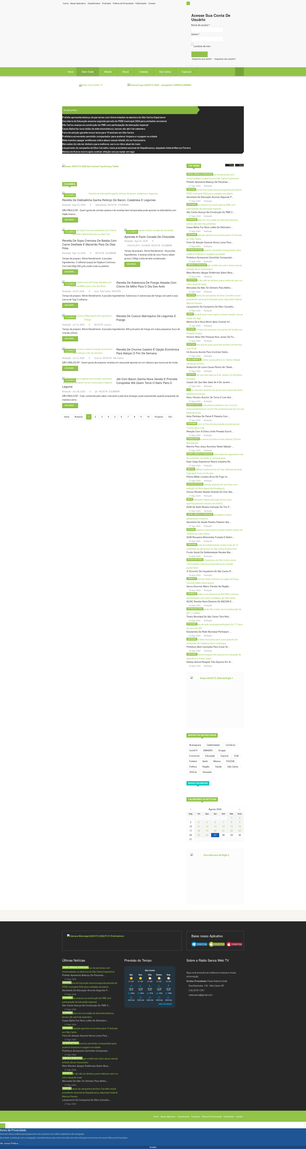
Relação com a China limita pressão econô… (210, 431)
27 (215, 835)
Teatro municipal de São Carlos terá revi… (208, 616)
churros (98, 358)
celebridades (213, 745)
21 (223, 831)
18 (198, 831)
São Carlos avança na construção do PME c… (210, 212)
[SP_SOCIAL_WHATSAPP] (239, 125)
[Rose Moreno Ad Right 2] (215, 876)
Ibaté (189, 499)
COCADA (145, 245)
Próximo (159, 417)
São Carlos (165, 71)
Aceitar (153, 1147)
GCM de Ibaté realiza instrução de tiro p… (209, 506)
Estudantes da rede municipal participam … (209, 631)
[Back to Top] (2, 1125)
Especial (187, 71)
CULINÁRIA (123, 205)
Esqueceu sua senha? (202, 59)
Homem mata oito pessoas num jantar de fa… (211, 336)
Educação (191, 204)
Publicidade (140, 3)
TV (188, 389)
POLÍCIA (230, 761)
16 (239, 826)
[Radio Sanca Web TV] (91, 85)
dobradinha (101, 205)
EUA (236, 756)
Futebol (193, 761)
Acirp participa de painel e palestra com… (208, 416)
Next (241, 165)
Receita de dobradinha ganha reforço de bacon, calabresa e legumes (109, 200)
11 (198, 826)
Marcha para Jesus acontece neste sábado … (210, 446)
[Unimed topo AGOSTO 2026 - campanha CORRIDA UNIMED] (185, 90)
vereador (207, 772)
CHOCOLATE (133, 245)
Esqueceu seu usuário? (225, 59)
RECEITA (112, 205)
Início (71, 71)
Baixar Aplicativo (78, 3)
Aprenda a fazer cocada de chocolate (149, 237)
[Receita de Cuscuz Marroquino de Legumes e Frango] (87, 318)
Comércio (191, 594)
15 (231, 826)
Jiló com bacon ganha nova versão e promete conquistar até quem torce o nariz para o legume (119, 383)
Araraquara (193, 439)
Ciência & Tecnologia (196, 265)
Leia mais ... (70, 220)
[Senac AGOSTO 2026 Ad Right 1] (215, 699)
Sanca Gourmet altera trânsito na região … (209, 586)
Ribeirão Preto (194, 405)
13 (215, 826)
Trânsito (191, 578)
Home (66, 3)
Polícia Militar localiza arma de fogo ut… (207, 476)
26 (207, 835)
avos (96, 291)
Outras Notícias (194, 250)
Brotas (190, 469)
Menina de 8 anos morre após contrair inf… (209, 321)
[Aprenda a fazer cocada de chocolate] (153, 230)
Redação (66, 205)
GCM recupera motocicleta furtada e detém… (210, 537)
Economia (191, 219)
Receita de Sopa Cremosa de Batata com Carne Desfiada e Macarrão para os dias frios (89, 244)
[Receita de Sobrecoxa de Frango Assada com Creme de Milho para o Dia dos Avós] (87, 284)
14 (223, 826)
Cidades (144, 71)
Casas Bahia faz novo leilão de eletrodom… (209, 227)
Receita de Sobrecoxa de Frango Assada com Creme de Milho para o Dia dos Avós (146, 284)
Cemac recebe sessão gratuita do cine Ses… (210, 491)
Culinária (70, 195)
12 (207, 826)
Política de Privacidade (123, 3)
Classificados (94, 3)
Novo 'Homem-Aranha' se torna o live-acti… (209, 397)
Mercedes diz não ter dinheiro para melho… (209, 287)
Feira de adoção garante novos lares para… (209, 242)
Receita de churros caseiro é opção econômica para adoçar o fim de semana (147, 351)
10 (148, 417)
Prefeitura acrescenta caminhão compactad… (210, 257)
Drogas (222, 750)
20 (215, 831)
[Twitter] (239, 113)
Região (205, 766)
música (217, 761)
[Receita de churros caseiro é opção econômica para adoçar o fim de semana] (87, 351)
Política (191, 189)
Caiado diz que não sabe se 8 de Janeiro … (209, 382)
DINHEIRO (208, 750)
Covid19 (193, 750)
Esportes (191, 280)
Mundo (108, 71)
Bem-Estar (88, 71)
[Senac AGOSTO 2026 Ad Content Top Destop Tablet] (122, 172)
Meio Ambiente (193, 359)
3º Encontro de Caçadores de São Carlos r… (209, 571)
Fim (170, 417)
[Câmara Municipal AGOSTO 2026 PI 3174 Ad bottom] (122, 940)
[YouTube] (239, 121)
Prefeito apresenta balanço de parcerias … (208, 181)
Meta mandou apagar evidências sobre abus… (210, 272)
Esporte (225, 756)
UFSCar (193, 772)
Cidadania (191, 234)
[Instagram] (239, 117)
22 (231, 831)
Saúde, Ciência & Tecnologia (199, 174)
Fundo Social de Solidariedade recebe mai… (209, 552)
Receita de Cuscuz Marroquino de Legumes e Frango (146, 318)
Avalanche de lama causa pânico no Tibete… (210, 367)
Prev (231, 165)
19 (207, 831)
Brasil (125, 71)
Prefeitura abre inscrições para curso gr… (208, 646)
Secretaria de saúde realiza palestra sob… (208, 522)
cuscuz (107, 324)
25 (198, 835)
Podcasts (106, 3)
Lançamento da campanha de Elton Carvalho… (211, 306)
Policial (191, 329)
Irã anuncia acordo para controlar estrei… (208, 352)
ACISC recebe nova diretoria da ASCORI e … (210, 601)
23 (239, 831)
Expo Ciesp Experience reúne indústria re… (209, 461)
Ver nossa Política (9, 1143)
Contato (152, 3)
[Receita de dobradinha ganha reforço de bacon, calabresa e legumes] (122, 194)
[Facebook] (239, 109)
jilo (96, 391)
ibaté (205, 761)
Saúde (190, 314)
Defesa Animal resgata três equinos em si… (209, 661)
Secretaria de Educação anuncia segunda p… (210, 197)
